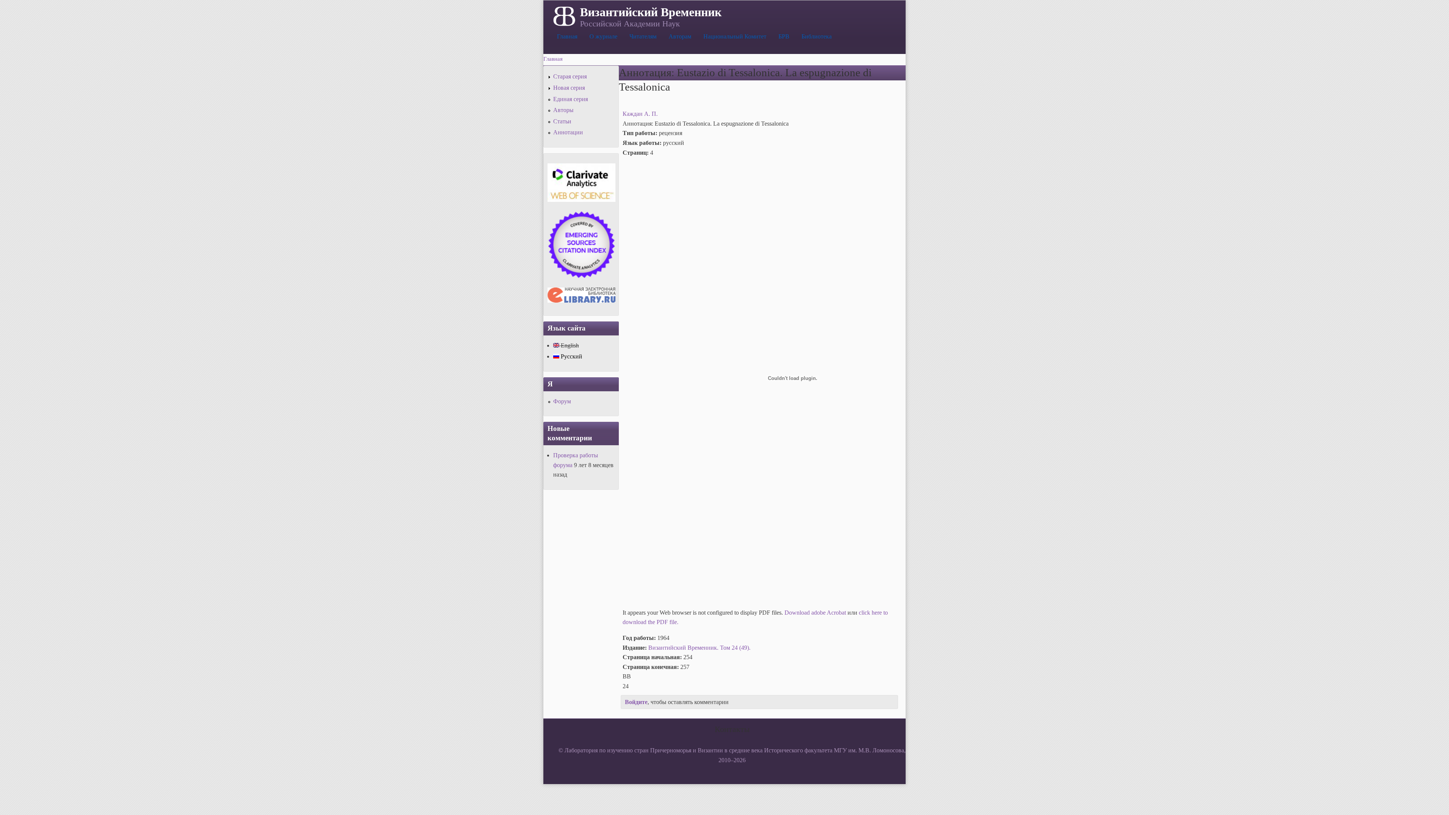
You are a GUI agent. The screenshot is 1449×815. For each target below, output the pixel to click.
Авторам (680, 36)
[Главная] (563, 15)
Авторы (563, 110)
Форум (562, 401)
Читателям (643, 36)
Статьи (562, 121)
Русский (570, 356)
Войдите (636, 702)
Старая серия (570, 76)
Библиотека (816, 36)
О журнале (603, 36)
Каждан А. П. (640, 114)
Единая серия (570, 99)
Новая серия (569, 88)
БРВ (783, 36)
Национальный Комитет (734, 36)
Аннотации (568, 132)
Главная (567, 36)
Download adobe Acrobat (816, 612)
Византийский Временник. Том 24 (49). (699, 647)
